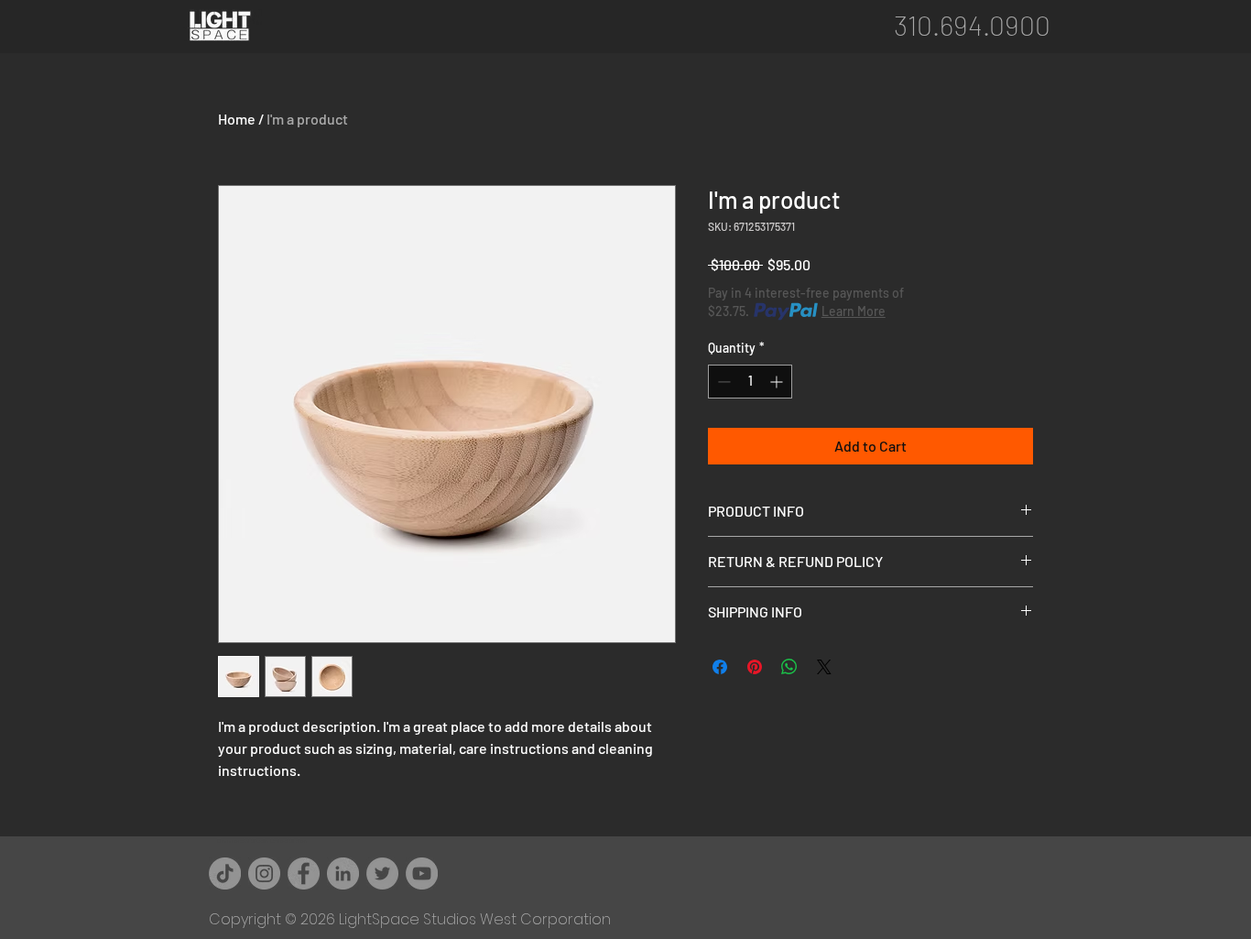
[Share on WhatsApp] (789, 667)
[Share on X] (824, 667)
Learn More (853, 311)
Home (237, 118)
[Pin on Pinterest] (755, 667)
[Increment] (778, 382)
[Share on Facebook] (720, 667)
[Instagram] (264, 873)
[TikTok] (225, 873)
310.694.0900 (972, 24)
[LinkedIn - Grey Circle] (343, 873)
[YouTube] (422, 873)
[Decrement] (722, 382)
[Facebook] (304, 873)
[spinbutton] (750, 382)
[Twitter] (382, 873)
